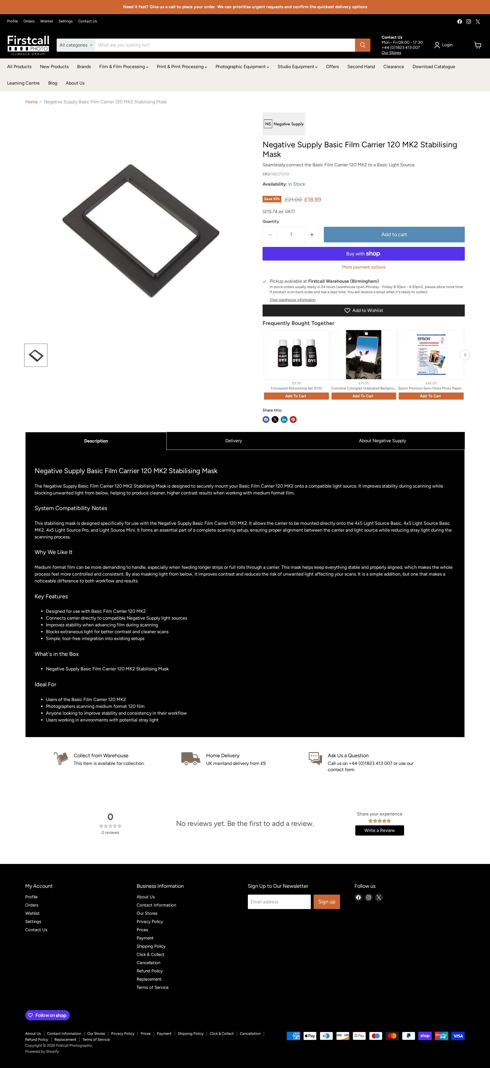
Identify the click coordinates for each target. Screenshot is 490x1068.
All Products (19, 66)
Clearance (393, 66)
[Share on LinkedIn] (284, 419)
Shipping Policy (151, 946)
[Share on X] (275, 419)
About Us (75, 83)
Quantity (271, 221)
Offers (332, 66)
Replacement (149, 979)
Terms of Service (152, 987)
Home (31, 101)
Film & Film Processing (122, 66)
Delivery (233, 440)
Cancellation (148, 962)
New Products (54, 66)
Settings (66, 21)
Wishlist (46, 21)
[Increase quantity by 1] (312, 234)
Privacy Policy (150, 921)
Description (96, 441)
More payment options (364, 267)
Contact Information (156, 905)
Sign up (326, 902)
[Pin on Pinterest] (293, 419)
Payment (145, 938)
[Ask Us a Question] (372, 762)
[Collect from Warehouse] (117, 762)
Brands (84, 66)
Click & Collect (150, 954)
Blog (52, 83)
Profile (12, 21)
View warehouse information (293, 300)
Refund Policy (150, 970)
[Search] (362, 45)
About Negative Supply (382, 440)
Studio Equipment (296, 66)
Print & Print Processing (181, 66)
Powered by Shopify (42, 1051)
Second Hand (361, 66)
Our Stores (391, 52)
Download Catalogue (434, 66)
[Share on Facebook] (266, 419)
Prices (142, 929)
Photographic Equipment (241, 66)
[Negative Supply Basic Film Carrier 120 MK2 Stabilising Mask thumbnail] (36, 355)
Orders (29, 21)
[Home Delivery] (245, 762)
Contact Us (87, 21)
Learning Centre (23, 83)
